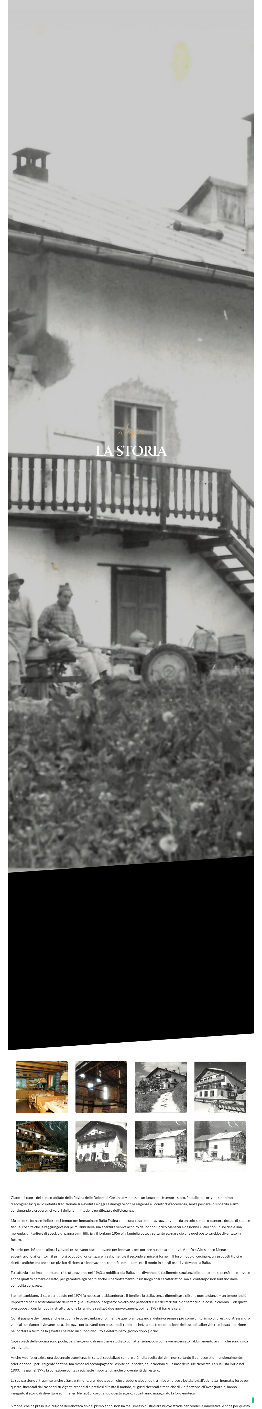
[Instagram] (255, 6)
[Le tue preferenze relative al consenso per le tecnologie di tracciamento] (253, 1400)
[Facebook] (247, 6)
